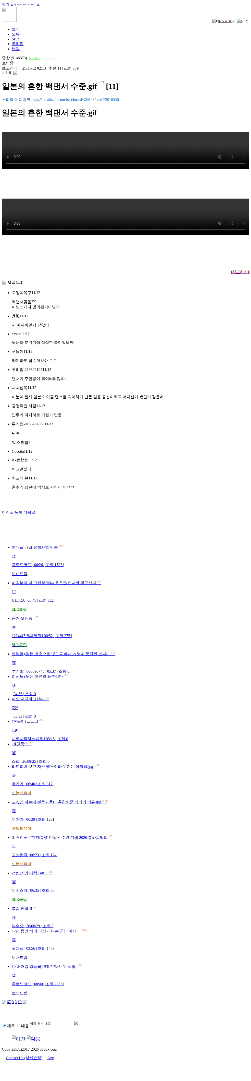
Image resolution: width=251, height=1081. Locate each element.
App (50, 1058)
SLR (15, 39)
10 (20, 1002)
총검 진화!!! (32, 917)
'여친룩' (31, 752)
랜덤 (16, 49)
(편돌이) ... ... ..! (40, 730)
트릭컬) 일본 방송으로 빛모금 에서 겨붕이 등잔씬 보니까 (63, 662)
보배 (16, 29)
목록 (19, 512)
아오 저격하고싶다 (30, 707)
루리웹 (18, 44)
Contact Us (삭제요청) (24, 1058)
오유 (16, 34)
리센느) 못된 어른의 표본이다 (40, 685)
